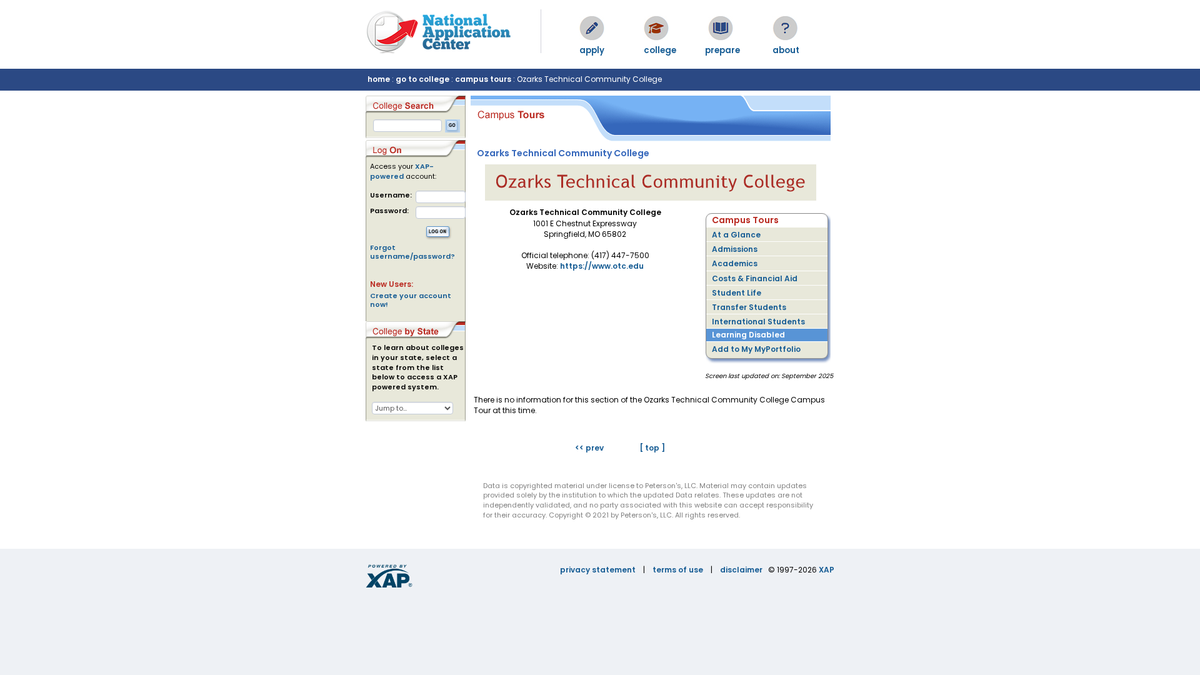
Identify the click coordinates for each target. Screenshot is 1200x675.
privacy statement (598, 569)
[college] (656, 28)
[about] (785, 28)
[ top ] (652, 447)
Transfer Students (749, 307)
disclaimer (741, 569)
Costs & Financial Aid (755, 278)
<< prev (589, 447)
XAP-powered (402, 171)
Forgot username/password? (412, 252)
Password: (389, 211)
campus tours (483, 79)
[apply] (591, 28)
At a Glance (736, 234)
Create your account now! (410, 300)
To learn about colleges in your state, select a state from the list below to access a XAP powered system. (418, 367)
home (379, 79)
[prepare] (720, 28)
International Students (758, 321)
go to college (422, 79)
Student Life (736, 293)
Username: (391, 195)
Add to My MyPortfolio (756, 349)
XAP (826, 569)
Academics (735, 263)
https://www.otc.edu (602, 266)
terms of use (677, 569)
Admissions (735, 249)
